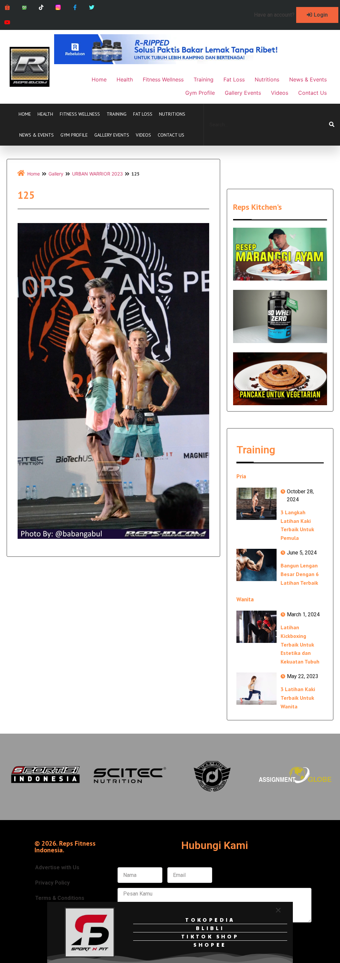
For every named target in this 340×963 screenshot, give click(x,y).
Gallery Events (111, 135)
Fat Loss (142, 114)
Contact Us (171, 135)
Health (45, 114)
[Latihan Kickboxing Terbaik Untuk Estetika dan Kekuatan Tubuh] (256, 627)
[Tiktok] (41, 7)
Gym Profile (74, 135)
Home (25, 114)
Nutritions (172, 114)
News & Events (36, 135)
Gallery (55, 174)
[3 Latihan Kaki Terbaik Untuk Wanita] (256, 688)
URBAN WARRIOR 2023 (97, 174)
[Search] (331, 124)
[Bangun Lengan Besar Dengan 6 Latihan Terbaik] (256, 565)
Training (117, 114)
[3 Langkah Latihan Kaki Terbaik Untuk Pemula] (256, 504)
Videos (143, 135)
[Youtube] (7, 22)
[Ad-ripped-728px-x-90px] (175, 62)
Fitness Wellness (80, 114)
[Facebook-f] (74, 7)
